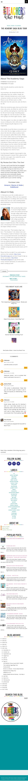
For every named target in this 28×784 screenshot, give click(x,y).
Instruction (14, 491)
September (6, 653)
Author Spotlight (14, 475)
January (5, 681)
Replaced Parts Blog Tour (9, 670)
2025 (3, 640)
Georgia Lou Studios (5, 779)
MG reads (14, 497)
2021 (3, 648)
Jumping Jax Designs (21, 779)
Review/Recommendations (14, 506)
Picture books (14, 503)
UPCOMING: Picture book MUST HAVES (13, 663)
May (4, 661)
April (4, 676)
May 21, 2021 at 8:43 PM (9, 421)
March (5, 678)
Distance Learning (14, 481)
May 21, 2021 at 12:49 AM (9, 401)
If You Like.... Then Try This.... (12, 575)
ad (14, 473)
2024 (3, 642)
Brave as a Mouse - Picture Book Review (13, 668)
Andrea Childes (6, 526)
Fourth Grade (14, 486)
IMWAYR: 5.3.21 (7, 672)
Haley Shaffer (5, 528)
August (5, 655)
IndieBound (14, 187)
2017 (3, 689)
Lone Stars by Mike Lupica (12, 594)
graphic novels (14, 487)
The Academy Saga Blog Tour (10, 665)
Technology (14, 513)
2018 (3, 687)
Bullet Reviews (14, 480)
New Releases (14, 500)
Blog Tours (11, 25)
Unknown (7, 360)
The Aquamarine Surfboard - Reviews (14, 613)
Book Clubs (14, 478)
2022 (3, 646)
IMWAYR (14, 489)
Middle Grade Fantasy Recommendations (15, 538)
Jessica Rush (7, 384)
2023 (3, 644)
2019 (3, 685)
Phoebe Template (17, 777)
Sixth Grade (14, 508)
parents (14, 502)
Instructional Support (14, 492)
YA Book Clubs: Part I (11, 546)
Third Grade (14, 514)
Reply (26, 367)
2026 (3, 638)
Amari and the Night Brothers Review (14, 565)
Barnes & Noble (17, 185)
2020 (3, 683)
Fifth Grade (14, 484)
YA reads (18, 25)
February (5, 680)
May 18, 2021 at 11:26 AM (9, 373)
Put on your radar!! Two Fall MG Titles (15, 623)
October (5, 652)
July (4, 657)
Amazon (7, 185)
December (6, 650)
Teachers (14, 511)
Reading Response (14, 505)
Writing (14, 516)
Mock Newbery (14, 499)
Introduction (14, 494)
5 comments (4, 271)
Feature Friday (14, 483)
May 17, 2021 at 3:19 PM (9, 362)
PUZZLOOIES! (6, 667)
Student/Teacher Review (14, 510)
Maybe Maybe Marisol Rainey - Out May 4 (13, 674)
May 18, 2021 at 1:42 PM (9, 385)
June (4, 659)
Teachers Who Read (7, 529)
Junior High (14, 495)
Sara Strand (7, 419)
